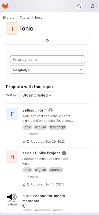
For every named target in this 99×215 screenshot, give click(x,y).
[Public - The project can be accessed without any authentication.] (50, 110)
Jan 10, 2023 (54, 184)
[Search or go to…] (79, 6)
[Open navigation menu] (14, 6)
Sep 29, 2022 (55, 141)
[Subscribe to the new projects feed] (47, 41)
